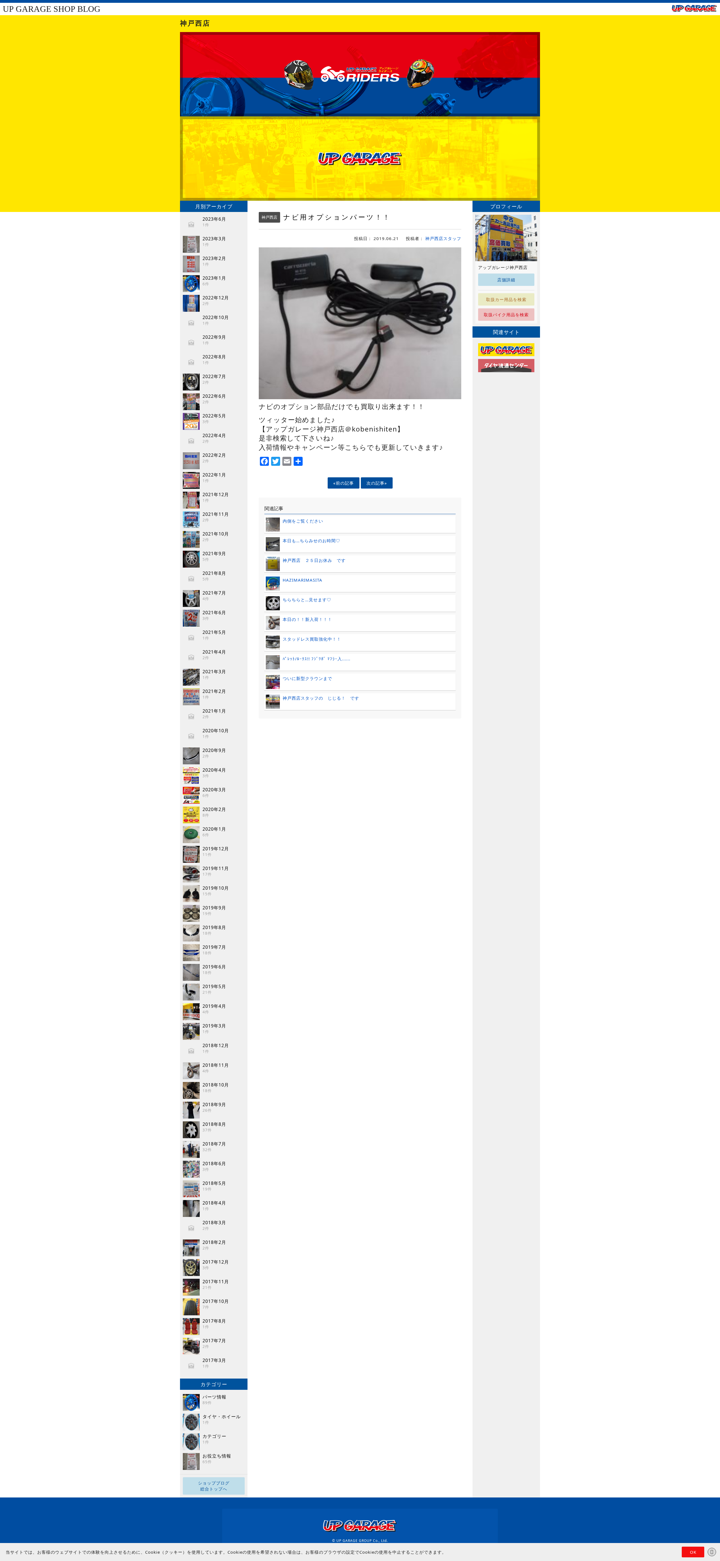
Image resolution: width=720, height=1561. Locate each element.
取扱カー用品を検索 (506, 299)
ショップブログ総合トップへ (214, 1486)
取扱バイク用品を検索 (506, 314)
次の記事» (376, 483)
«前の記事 (343, 483)
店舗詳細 (506, 280)
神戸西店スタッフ (443, 238)
